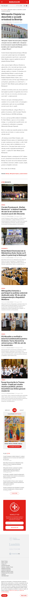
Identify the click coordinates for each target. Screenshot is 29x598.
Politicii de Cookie (13, 590)
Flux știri (14, 493)
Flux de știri (4, 5)
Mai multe (24, 595)
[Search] (27, 2)
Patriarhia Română (5, 565)
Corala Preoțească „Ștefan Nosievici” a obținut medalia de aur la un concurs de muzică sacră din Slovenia (13, 210)
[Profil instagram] (21, 5)
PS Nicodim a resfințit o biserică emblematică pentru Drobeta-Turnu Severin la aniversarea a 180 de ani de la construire (14, 340)
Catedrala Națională (6, 570)
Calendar (14, 414)
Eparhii (5, 9)
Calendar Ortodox (14, 446)
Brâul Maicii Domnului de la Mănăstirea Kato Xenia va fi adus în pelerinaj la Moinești (13, 253)
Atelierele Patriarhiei (5, 568)
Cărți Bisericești (5, 575)
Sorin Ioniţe (9, 22)
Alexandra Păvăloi (10, 393)
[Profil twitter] (18, 5)
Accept (4, 595)
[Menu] (2, 2)
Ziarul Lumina (4, 562)
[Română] (25, 5)
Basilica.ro (14, 2)
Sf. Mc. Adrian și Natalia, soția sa (13, 443)
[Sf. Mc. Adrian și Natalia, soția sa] (14, 429)
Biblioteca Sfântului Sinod (7, 571)
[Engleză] (27, 5)
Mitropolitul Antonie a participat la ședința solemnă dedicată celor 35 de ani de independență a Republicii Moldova (14, 295)
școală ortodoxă (23, 173)
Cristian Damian (10, 216)
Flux (6, 453)
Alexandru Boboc (10, 347)
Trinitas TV (3, 564)
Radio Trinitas (4, 561)
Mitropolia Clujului (14, 173)
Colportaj (3, 574)
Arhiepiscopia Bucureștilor (7, 572)
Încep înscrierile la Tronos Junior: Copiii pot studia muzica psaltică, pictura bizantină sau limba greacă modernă (13, 386)
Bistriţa (7, 173)
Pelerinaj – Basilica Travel (7, 567)
